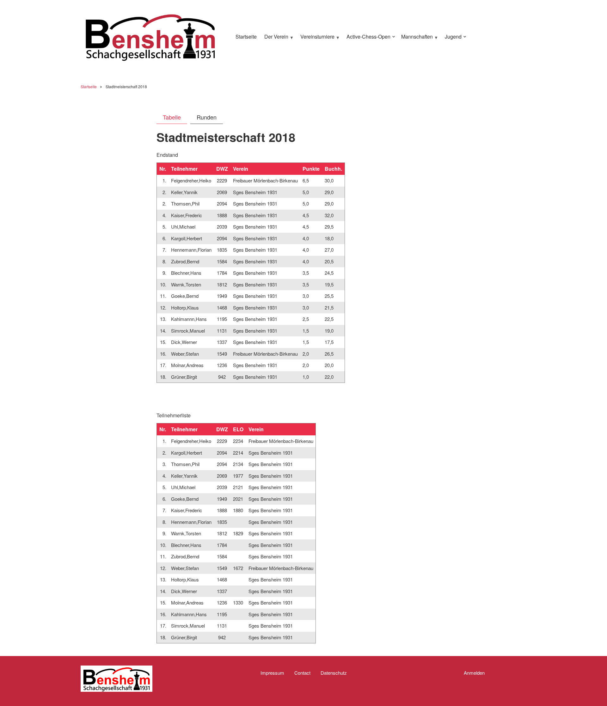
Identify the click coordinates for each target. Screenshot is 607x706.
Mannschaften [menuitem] (415, 39)
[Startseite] (150, 36)
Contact (302, 673)
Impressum (272, 673)
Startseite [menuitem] (246, 36)
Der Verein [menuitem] (274, 39)
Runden (207, 117)
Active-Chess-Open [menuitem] (366, 39)
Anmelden (474, 673)
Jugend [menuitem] (452, 39)
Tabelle (172, 117)
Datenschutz (334, 673)
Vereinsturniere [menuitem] (315, 39)
